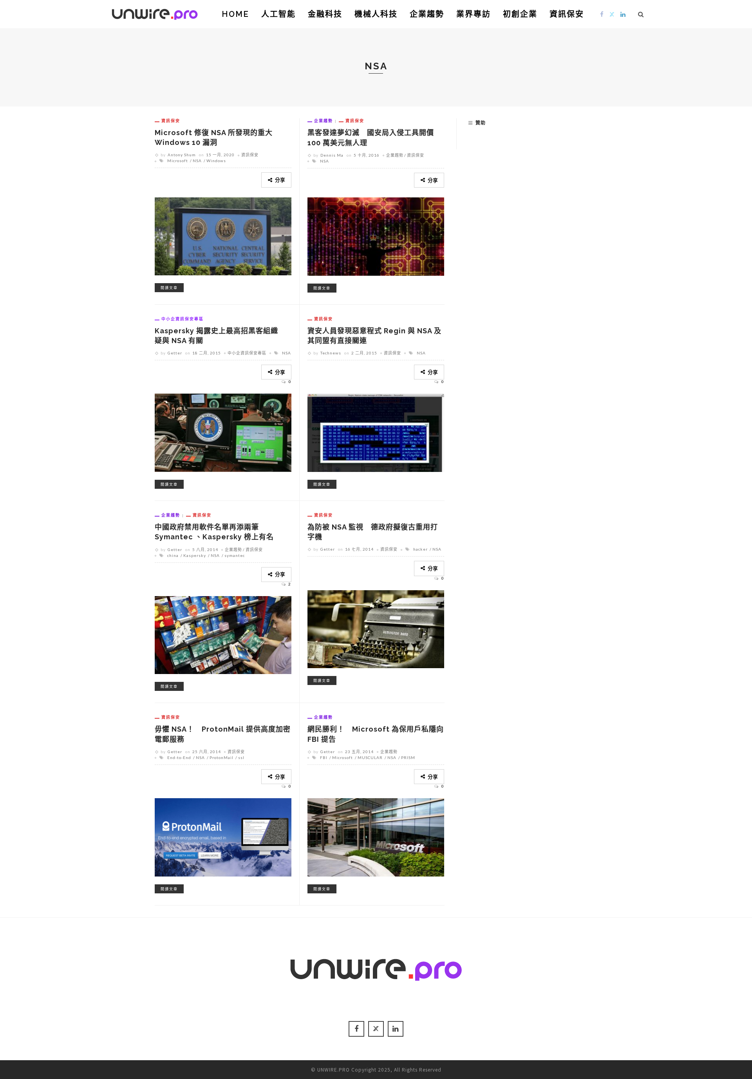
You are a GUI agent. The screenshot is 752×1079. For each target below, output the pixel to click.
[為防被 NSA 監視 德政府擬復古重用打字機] (375, 628)
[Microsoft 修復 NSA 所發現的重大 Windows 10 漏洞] (223, 235)
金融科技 (325, 14)
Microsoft (177, 160)
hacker (420, 549)
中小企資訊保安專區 (182, 318)
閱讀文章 (169, 288)
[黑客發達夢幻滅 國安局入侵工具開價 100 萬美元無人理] (375, 235)
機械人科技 (376, 14)
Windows (216, 160)
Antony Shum (182, 154)
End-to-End (179, 757)
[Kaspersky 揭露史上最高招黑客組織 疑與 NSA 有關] (223, 432)
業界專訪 (473, 14)
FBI (323, 757)
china (173, 555)
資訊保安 (567, 14)
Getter (175, 353)
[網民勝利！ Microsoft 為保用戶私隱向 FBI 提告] (375, 836)
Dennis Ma (331, 155)
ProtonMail (221, 757)
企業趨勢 (427, 14)
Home (235, 14)
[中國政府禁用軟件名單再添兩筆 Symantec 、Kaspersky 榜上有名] (223, 634)
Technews (330, 353)
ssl (241, 757)
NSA (197, 160)
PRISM (408, 757)
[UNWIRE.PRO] (155, 13)
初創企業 (520, 14)
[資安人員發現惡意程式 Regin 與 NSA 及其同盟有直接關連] (375, 432)
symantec (234, 555)
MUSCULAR (370, 757)
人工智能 (278, 14)
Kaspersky (194, 555)
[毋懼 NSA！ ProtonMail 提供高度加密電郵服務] (223, 836)
